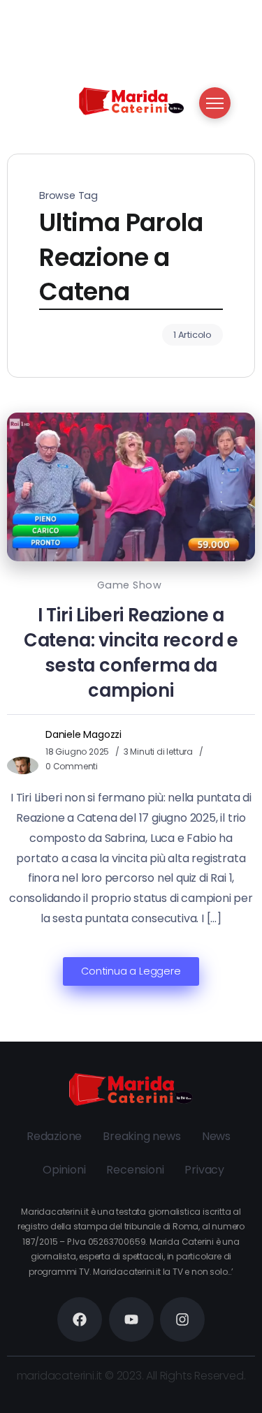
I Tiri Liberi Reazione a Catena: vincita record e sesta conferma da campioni (131, 652)
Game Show (129, 585)
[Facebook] (79, 1319)
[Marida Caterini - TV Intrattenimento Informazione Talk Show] (131, 100)
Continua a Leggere (130, 971)
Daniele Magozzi (83, 734)
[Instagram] (182, 1319)
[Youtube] (131, 1319)
